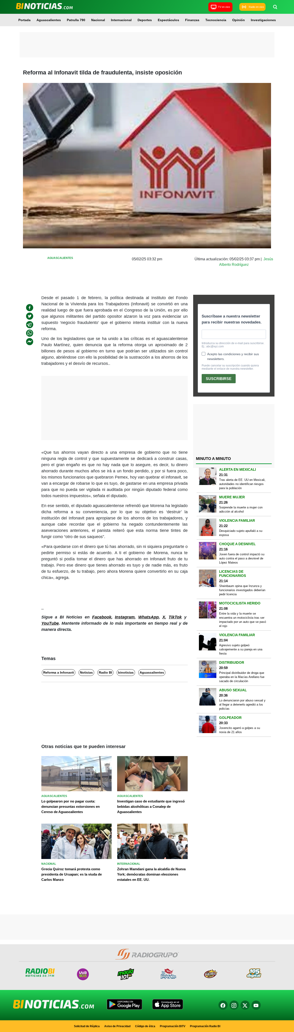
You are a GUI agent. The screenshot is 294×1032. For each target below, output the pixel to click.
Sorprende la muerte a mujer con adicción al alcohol (241, 509)
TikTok (175, 617)
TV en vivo (224, 7)
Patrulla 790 (76, 20)
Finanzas (192, 20)
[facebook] (29, 307)
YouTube (50, 623)
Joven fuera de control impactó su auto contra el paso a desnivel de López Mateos (241, 558)
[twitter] (29, 316)
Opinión (238, 20)
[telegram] (29, 324)
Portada (24, 20)
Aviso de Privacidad (117, 1026)
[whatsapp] (29, 333)
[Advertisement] (147, 44)
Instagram (125, 617)
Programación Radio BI (205, 1026)
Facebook (101, 617)
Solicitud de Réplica (87, 1026)
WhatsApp (148, 617)
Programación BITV (172, 1026)
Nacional (98, 20)
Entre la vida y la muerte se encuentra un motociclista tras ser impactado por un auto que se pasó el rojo (242, 620)
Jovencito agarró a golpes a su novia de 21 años (239, 730)
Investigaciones (263, 20)
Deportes (145, 20)
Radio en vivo (256, 7)
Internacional (121, 20)
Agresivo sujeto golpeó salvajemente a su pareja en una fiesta (240, 649)
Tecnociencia (215, 20)
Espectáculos (168, 20)
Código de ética (145, 1026)
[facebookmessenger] (29, 341)
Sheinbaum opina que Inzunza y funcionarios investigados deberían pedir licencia (242, 590)
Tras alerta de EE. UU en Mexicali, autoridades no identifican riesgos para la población (242, 484)
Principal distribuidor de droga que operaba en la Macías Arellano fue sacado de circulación (241, 677)
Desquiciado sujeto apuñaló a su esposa (240, 533)
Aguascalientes (49, 20)
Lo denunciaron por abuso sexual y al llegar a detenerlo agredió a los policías (242, 704)
